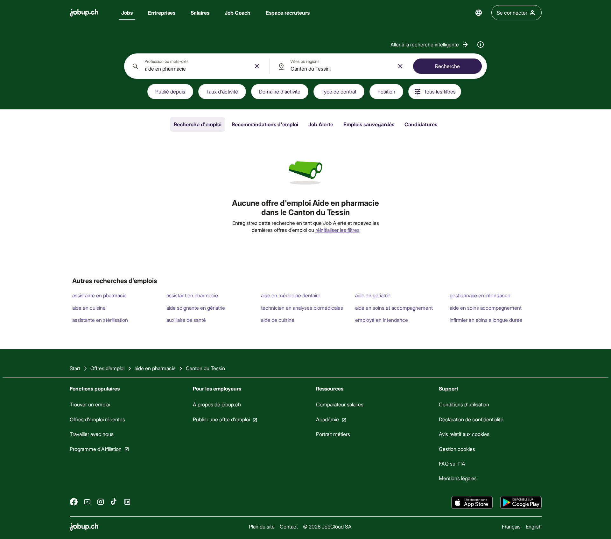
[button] (429, 44)
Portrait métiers (333, 434)
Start (75, 368)
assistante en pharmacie (99, 295)
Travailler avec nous (92, 434)
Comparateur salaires (339, 404)
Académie (327, 419)
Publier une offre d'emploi (221, 419)
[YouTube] (87, 501)
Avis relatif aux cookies (464, 434)
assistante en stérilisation (100, 320)
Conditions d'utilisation (464, 404)
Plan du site (261, 526)
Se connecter (512, 13)
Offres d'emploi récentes (97, 419)
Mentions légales (458, 478)
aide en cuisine (89, 308)
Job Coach (237, 13)
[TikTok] (114, 501)
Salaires (200, 13)
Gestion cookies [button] (457, 449)
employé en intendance (381, 320)
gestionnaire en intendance (480, 295)
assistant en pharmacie (192, 295)
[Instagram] (100, 501)
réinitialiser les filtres (337, 230)
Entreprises (161, 13)
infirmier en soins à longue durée (486, 320)
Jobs (127, 13)
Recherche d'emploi (197, 124)
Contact (288, 526)
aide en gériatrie (372, 295)
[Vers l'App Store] (472, 502)
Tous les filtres (440, 91)
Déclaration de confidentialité (471, 419)
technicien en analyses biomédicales (302, 308)
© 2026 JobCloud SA (327, 526)
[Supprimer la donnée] (256, 66)
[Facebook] (74, 501)
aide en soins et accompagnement (394, 308)
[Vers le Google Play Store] (521, 502)
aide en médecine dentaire (290, 295)
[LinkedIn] (127, 501)
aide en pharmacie (155, 368)
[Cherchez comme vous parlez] (480, 44)
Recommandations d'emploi (265, 124)
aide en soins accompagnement (486, 308)
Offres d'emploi (107, 368)
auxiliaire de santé (186, 320)
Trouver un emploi (90, 404)
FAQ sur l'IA (452, 463)
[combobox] (196, 66)
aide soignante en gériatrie (195, 308)
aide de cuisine (277, 320)
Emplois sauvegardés (368, 124)
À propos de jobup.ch (217, 404)
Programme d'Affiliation (96, 449)
